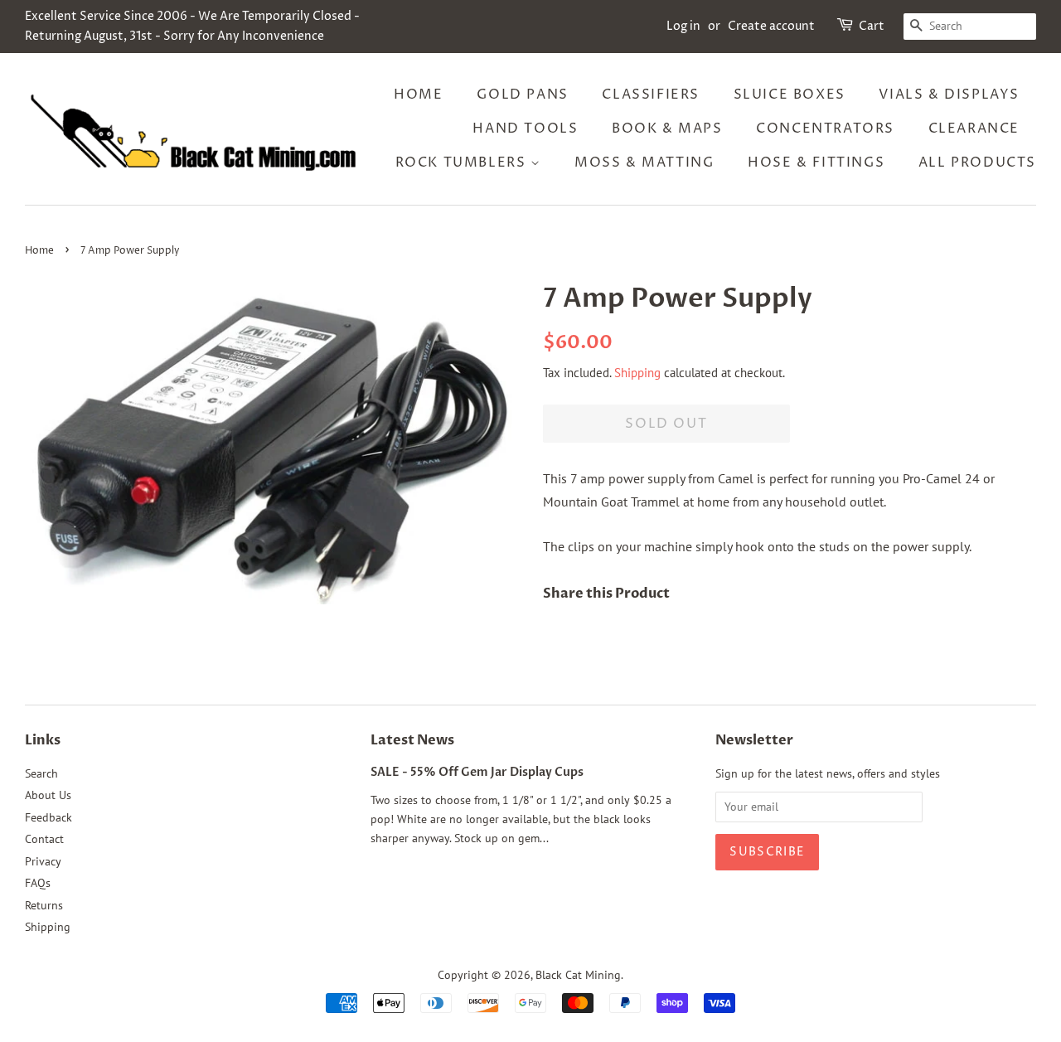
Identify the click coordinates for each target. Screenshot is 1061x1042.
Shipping (637, 372)
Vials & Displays (949, 94)
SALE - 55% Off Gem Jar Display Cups (477, 772)
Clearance (974, 128)
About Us (48, 795)
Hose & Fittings (816, 162)
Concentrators (825, 128)
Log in (683, 26)
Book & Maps (667, 128)
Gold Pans (522, 94)
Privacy (43, 861)
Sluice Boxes (789, 94)
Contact (44, 838)
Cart (871, 26)
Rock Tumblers (462, 162)
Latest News (412, 740)
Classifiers (651, 94)
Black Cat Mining (578, 974)
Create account (771, 26)
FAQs (38, 882)
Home (418, 94)
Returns (44, 905)
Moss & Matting (644, 162)
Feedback (48, 817)
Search (41, 773)
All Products (977, 162)
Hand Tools (525, 128)
